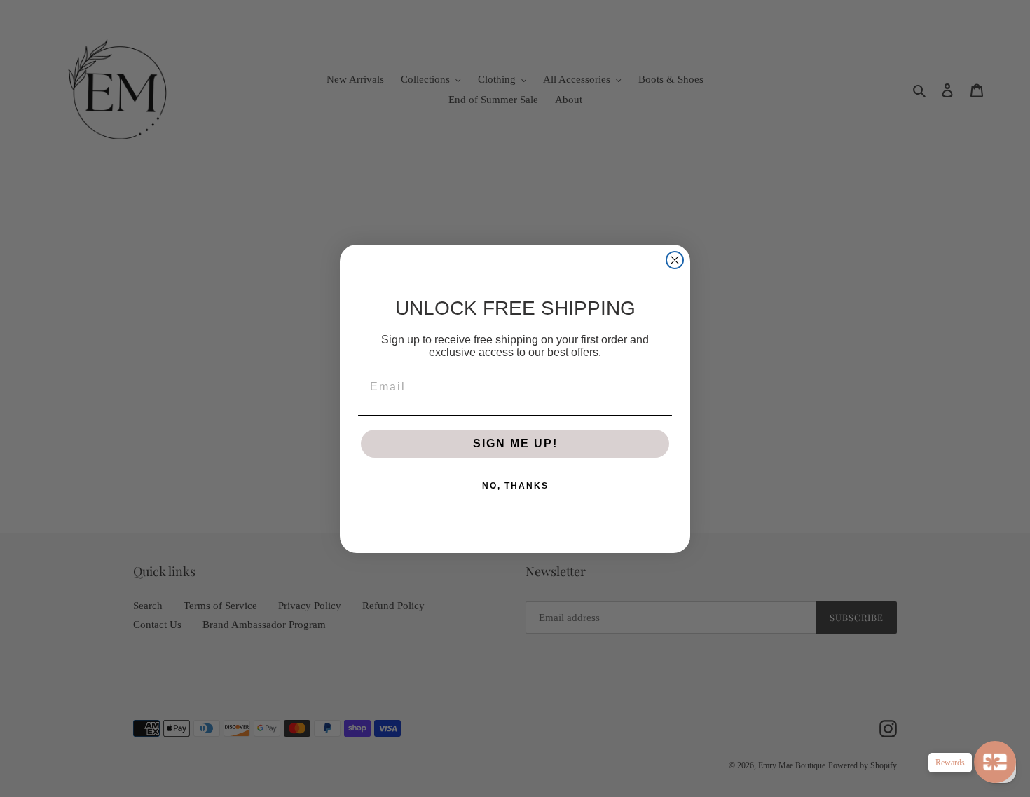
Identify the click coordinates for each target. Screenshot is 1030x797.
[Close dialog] (674, 260)
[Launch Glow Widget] (995, 762)
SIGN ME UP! (515, 443)
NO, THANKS (515, 486)
